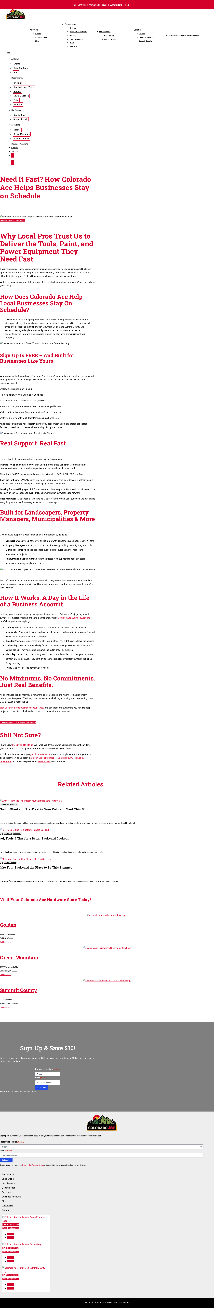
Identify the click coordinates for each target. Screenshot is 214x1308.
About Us (34, 30)
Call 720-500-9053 (10, 1248)
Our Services (104, 32)
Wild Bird (73, 47)
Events (38, 34)
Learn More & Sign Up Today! (12, 220)
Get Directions (5, 942)
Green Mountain (146, 37)
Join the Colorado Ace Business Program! (18, 722)
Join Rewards (8, 1183)
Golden (142, 34)
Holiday (73, 35)
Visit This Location (10, 1228)
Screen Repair (110, 39)
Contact (188, 35)
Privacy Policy (27, 1165)
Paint (72, 43)
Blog (37, 41)
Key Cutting (109, 35)
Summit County (145, 41)
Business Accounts (177, 35)
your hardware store (40, 754)
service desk (44, 761)
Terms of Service (38, 1165)
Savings (195, 35)
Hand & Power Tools (78, 32)
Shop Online (8, 1179)
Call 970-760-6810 (10, 1275)
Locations (138, 30)
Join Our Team (41, 37)
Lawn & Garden (76, 39)
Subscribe (41, 1087)
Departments (70, 24)
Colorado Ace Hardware (98, 1302)
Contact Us (7, 1205)
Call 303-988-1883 (10, 1224)
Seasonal (13, 805)
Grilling (73, 28)
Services (6, 1192)
